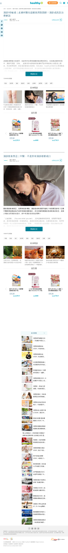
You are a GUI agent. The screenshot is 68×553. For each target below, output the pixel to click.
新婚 (13, 542)
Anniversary (18, 542)
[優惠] (64, 3)
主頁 (4, 8)
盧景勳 (40, 83)
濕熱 (27, 238)
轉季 (51, 83)
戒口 (16, 238)
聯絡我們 (21, 544)
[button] (57, 20)
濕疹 (17, 83)
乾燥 (5, 83)
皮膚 (49, 238)
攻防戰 (11, 83)
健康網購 (54, 3)
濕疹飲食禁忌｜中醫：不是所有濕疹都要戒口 (34, 106)
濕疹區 (22, 83)
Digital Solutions (40, 542)
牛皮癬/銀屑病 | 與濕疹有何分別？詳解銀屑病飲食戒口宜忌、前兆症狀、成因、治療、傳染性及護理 (12, 107)
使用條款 (5, 544)
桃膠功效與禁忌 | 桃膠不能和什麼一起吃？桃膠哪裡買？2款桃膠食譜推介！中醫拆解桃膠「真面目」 (34, 262)
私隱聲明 (11, 544)
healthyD (27, 542)
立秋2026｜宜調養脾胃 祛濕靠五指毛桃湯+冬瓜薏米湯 (12, 261)
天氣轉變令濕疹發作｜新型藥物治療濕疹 (55, 106)
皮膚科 (34, 83)
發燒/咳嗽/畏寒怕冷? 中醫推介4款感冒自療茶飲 (55, 261)
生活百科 (9, 8)
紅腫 (46, 83)
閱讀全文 (34, 74)
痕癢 (28, 83)
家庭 (23, 542)
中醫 (5, 238)
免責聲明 (16, 544)
